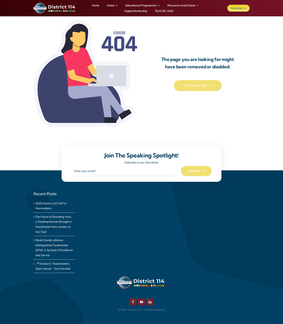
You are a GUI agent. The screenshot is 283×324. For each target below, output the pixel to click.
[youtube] (141, 301)
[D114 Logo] (55, 4)
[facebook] (133, 301)
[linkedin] (150, 301)
